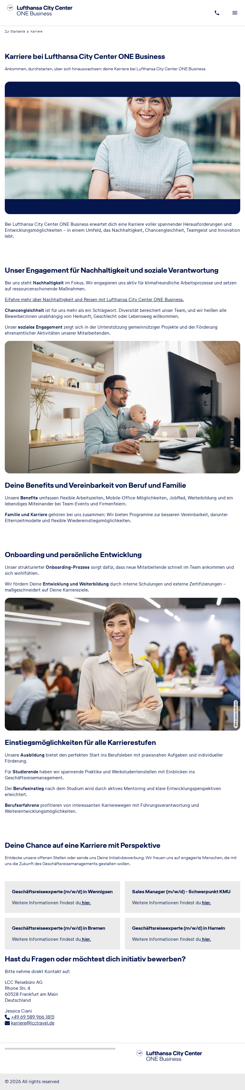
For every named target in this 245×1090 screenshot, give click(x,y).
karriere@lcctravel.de (32, 1023)
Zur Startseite (15, 31)
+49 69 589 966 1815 (32, 1017)
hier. (206, 903)
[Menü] (234, 12)
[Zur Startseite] (47, 12)
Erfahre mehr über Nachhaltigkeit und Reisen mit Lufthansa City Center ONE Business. (94, 299)
